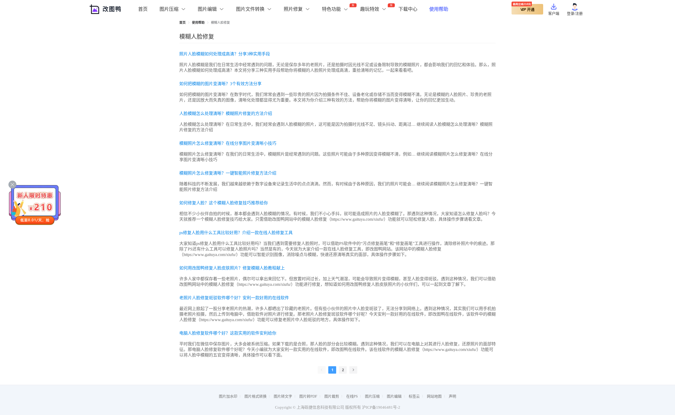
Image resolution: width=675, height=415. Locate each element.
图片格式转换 (255, 396)
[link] (182, 23)
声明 (452, 396)
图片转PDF (308, 396)
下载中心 (407, 9)
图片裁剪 (331, 396)
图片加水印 (228, 396)
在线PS (352, 396)
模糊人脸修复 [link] (220, 23)
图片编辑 (394, 396)
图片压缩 (372, 396)
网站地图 (434, 396)
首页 (143, 9)
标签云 (414, 396)
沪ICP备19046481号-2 (381, 407)
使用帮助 (438, 9)
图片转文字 (283, 396)
